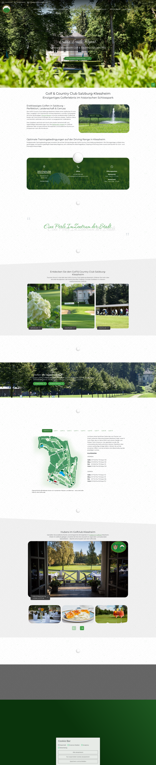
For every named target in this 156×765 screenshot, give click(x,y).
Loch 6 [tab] (90, 430)
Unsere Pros (39, 383)
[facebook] (108, 737)
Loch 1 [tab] (56, 430)
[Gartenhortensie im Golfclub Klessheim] (43, 306)
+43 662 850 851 (78, 174)
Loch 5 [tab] (83, 430)
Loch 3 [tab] (69, 430)
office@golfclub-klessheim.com (78, 176)
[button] (153, 85)
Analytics (86, 745)
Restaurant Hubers (58, 124)
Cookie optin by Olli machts (93, 764)
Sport (75, 9)
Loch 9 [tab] (110, 430)
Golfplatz (63, 9)
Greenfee (86, 9)
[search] (140, 2)
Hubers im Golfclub (95, 535)
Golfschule (100, 9)
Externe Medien (74, 745)
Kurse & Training (55, 383)
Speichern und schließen (78, 761)
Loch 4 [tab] (76, 430)
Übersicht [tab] (47, 430)
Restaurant (115, 9)
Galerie (126, 9)
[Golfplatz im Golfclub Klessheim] (78, 306)
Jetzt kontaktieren (41, 685)
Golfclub (50, 9)
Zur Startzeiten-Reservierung (75, 58)
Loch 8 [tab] (103, 430)
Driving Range (46, 115)
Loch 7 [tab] (97, 430)
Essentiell (63, 745)
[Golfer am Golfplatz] (112, 306)
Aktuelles (38, 9)
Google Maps (44, 181)
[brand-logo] (6, 9)
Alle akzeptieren (78, 752)
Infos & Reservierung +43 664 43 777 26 (39, 597)
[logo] (78, 711)
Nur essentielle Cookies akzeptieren (78, 757)
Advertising (63, 748)
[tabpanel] (78, 465)
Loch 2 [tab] (62, 430)
